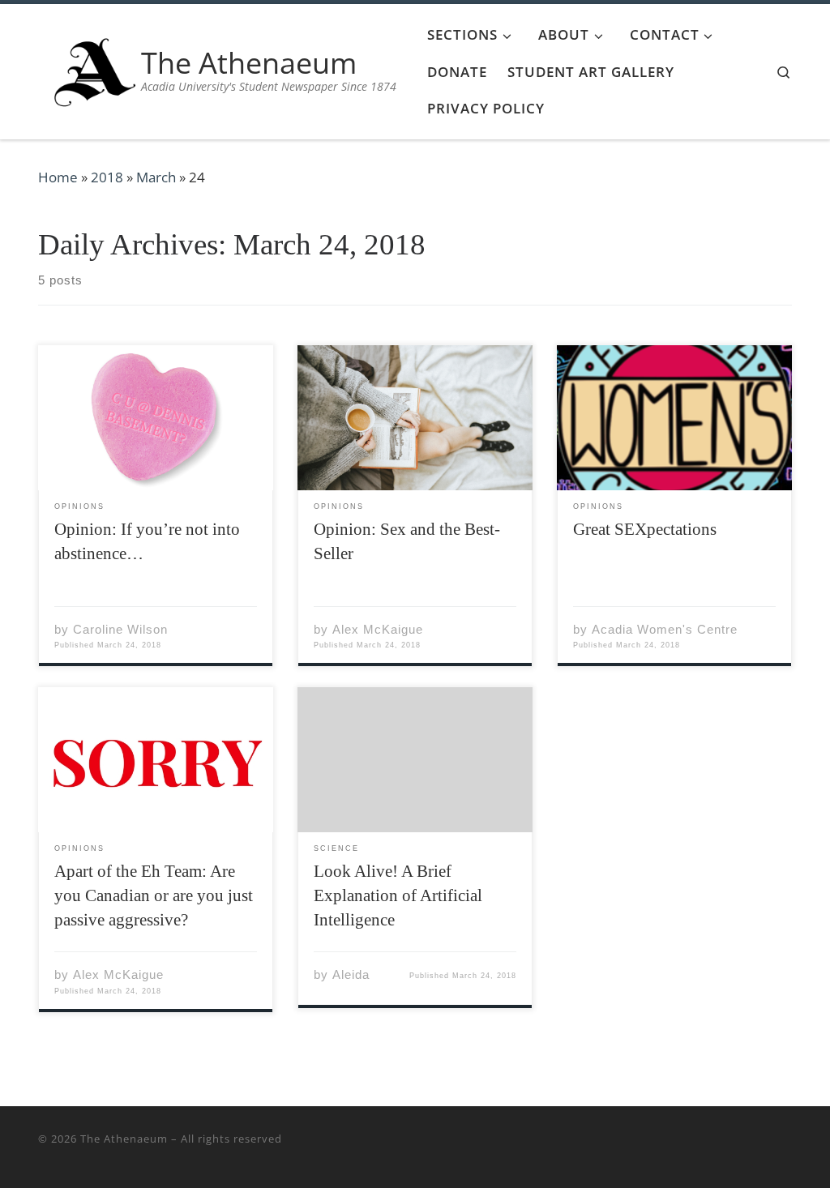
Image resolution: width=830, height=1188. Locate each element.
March (156, 177)
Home (58, 177)
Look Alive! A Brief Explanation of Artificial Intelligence (398, 895)
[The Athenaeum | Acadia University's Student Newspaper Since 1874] (94, 68)
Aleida (351, 974)
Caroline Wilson (120, 629)
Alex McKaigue (377, 629)
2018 (107, 177)
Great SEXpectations (645, 529)
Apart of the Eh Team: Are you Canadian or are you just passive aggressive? (153, 895)
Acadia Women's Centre (665, 629)
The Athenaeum (124, 1138)
